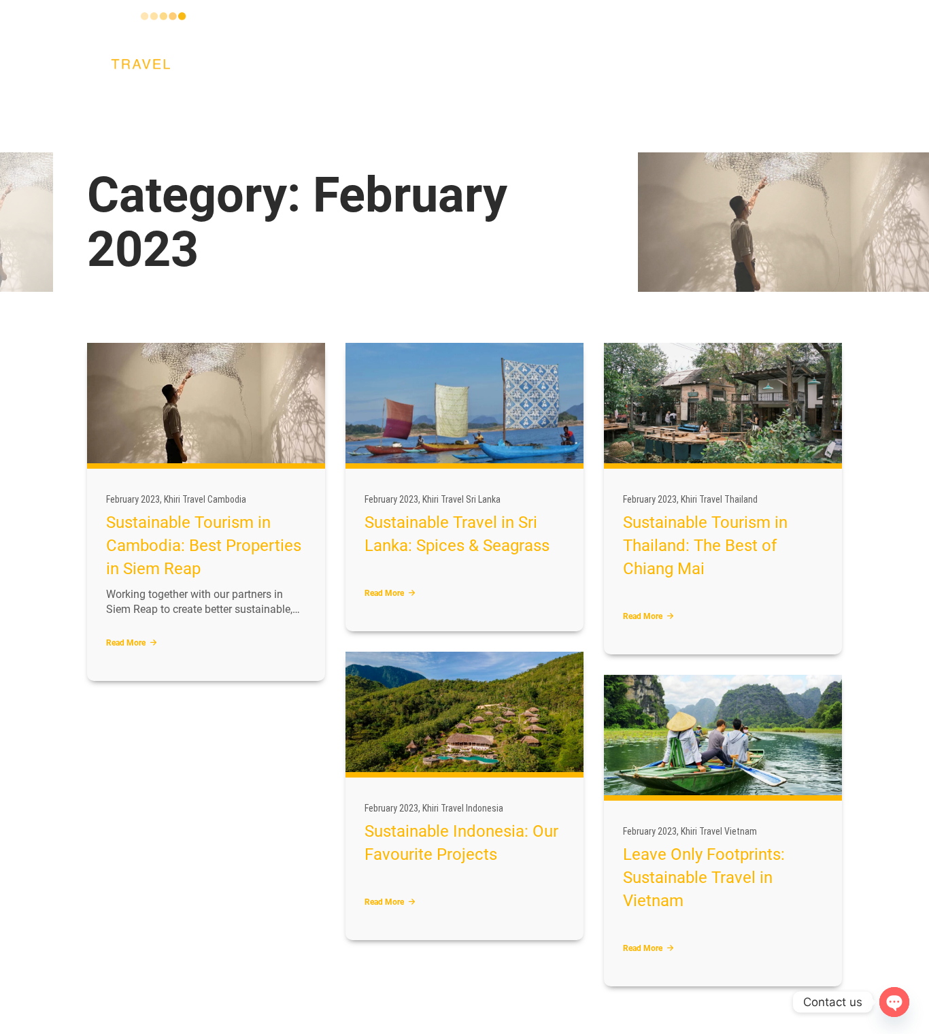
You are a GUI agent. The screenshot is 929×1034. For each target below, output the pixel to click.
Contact (621, 117)
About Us (116, 117)
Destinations (184, 117)
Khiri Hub (678, 117)
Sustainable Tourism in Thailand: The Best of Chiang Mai (705, 545)
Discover (391, 117)
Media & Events (464, 117)
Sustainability (550, 117)
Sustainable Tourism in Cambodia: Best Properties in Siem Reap (203, 545)
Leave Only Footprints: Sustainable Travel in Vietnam (704, 877)
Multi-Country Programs (293, 117)
